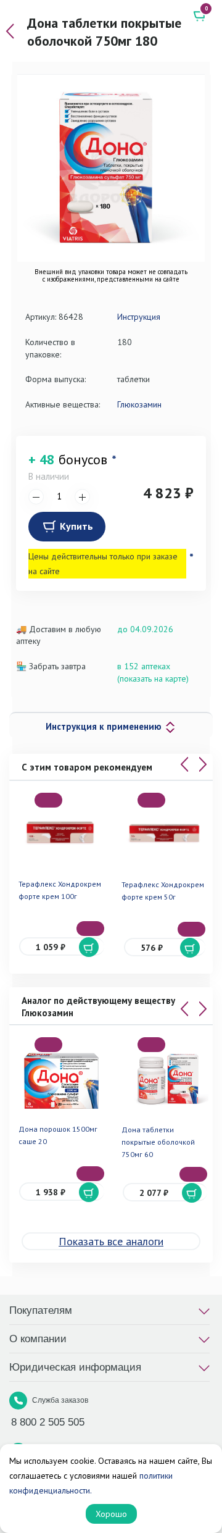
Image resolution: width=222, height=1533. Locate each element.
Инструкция (138, 316)
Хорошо (111, 1513)
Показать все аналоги (111, 1241)
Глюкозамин (139, 404)
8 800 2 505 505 (47, 1422)
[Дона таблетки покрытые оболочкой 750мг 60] (164, 1077)
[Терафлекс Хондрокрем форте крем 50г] (164, 833)
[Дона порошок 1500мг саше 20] (61, 1077)
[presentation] (184, 764)
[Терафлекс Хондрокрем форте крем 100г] (61, 832)
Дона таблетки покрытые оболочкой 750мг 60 (158, 1142)
